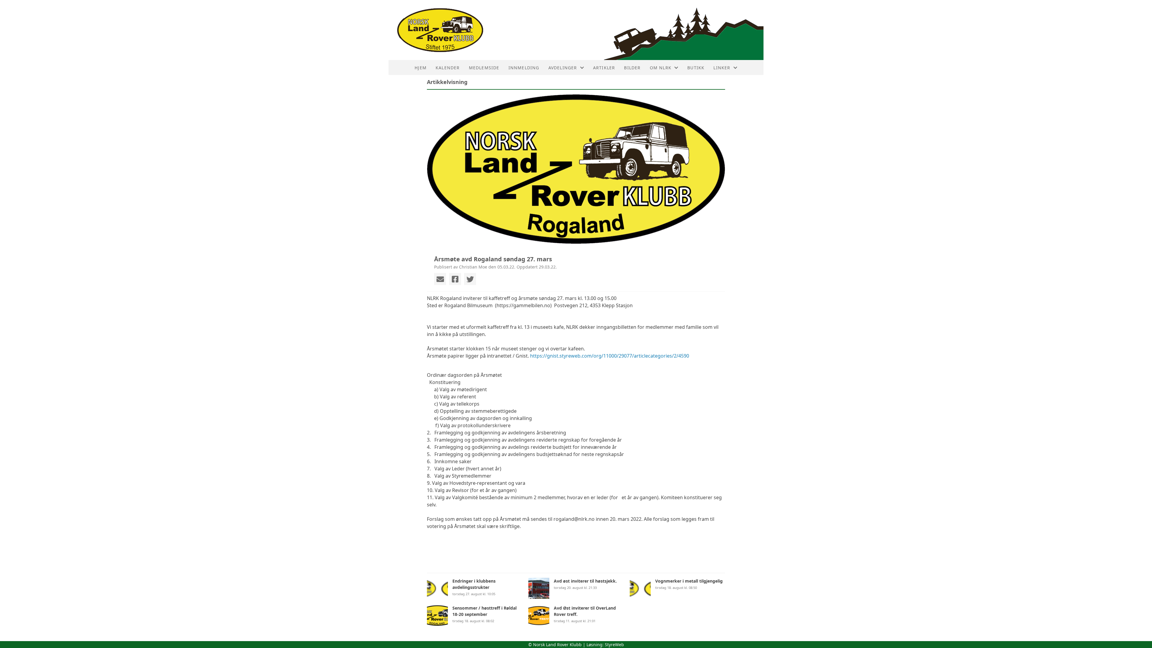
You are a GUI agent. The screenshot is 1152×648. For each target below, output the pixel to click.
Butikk (695, 67)
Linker (721, 67)
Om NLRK (660, 67)
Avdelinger (562, 67)
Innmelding (523, 67)
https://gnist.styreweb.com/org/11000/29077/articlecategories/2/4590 (609, 355)
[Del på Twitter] (470, 279)
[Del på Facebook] (455, 279)
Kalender (448, 67)
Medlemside (484, 67)
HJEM (421, 67)
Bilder (632, 67)
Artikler (604, 67)
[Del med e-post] (440, 279)
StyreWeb (614, 644)
